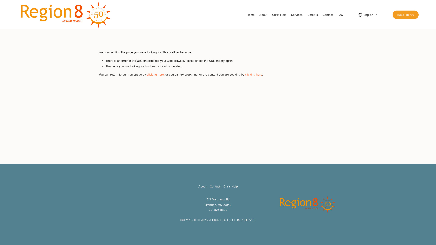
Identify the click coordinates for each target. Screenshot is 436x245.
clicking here (155, 74)
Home (251, 15)
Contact (328, 15)
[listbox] (368, 15)
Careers (312, 15)
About (263, 15)
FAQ (340, 15)
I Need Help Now (405, 14)
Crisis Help (279, 15)
